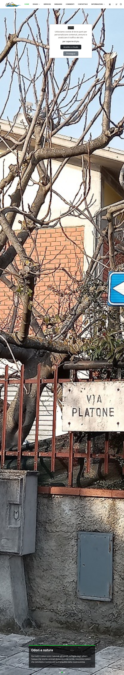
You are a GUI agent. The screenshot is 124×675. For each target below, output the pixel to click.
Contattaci (83, 4)
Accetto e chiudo (70, 47)
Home (26, 4)
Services (47, 4)
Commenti (70, 4)
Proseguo (70, 53)
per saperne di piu (70, 41)
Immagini (58, 4)
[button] (3, 337)
